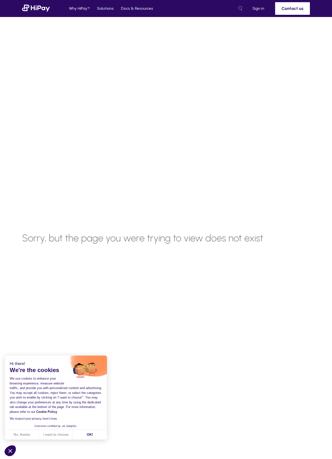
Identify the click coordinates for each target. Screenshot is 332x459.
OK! (90, 434)
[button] (10, 451)
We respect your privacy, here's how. (33, 418)
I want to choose (56, 434)
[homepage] (36, 8)
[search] (240, 8)
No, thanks (22, 434)
